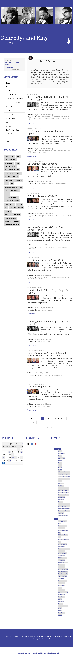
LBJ (21, 187)
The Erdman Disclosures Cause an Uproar (46, 132)
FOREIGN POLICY (15, 173)
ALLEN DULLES (10, 156)
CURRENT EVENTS (11, 166)
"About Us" (48, 84)
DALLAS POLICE (10, 170)
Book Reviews (11, 95)
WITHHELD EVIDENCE (12, 225)
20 (13, 457)
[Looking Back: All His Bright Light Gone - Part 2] (33, 297)
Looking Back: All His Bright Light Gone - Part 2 (49, 291)
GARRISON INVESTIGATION (13, 180)
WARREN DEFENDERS (12, 221)
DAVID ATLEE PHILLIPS (63, 216)
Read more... (31, 123)
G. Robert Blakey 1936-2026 (42, 196)
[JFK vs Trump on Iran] (33, 391)
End (34, 422)
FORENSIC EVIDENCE (11, 177)
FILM (6, 173)
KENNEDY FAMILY (46, 310)
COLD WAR (12, 159)
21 (16, 457)
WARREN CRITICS (10, 218)
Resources (9, 114)
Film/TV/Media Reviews (14, 99)
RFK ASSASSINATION (16, 208)
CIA (6, 159)
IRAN (48, 406)
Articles (8, 91)
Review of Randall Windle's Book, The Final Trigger (48, 98)
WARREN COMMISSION (12, 214)
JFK (12, 183)
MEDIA (7, 194)
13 (13, 455)
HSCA (6, 183)
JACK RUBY (46, 118)
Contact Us (9, 126)
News (8, 87)
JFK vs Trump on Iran (39, 386)
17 (4, 457)
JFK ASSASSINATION (11, 187)
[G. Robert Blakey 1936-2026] (33, 200)
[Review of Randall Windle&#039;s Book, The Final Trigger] (33, 104)
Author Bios (10, 134)
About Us (9, 122)
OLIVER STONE (9, 204)
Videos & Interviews (13, 103)
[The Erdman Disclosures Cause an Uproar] (33, 138)
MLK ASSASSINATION (12, 201)
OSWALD (19, 204)
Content (10, 67)
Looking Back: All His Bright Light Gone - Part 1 (49, 322)
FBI (18, 170)
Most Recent (10, 106)
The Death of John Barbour (42, 163)
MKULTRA (42, 152)
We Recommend (11, 118)
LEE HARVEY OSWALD (12, 190)
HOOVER (40, 247)
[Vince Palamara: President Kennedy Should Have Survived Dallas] (33, 360)
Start (31, 418)
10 (68, 418)
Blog (7, 142)
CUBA (17, 163)
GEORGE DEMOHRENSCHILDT (60, 118)
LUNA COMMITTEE (44, 151)
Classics (8, 110)
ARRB (18, 156)
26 (10, 460)
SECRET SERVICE (43, 375)
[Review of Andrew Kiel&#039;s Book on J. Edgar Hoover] (33, 234)
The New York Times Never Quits (45, 260)
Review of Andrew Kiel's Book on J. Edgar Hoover (46, 228)
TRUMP (43, 406)
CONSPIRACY (9, 163)
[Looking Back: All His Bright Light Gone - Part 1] (33, 328)
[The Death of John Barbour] (33, 168)
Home (8, 83)
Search (8, 138)
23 (22, 457)
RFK (6, 208)
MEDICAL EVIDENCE (11, 197)
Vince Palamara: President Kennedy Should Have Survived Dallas (47, 354)
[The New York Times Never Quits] (33, 264)
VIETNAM (8, 211)
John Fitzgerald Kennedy (44, 114)
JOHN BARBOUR (61, 183)
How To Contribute (12, 130)
